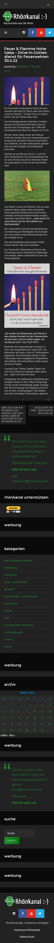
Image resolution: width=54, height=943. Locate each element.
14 (26, 717)
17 (50, 717)
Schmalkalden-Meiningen (18, 624)
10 (50, 711)
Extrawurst (10, 574)
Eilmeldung (10, 567)
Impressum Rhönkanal (27, 929)
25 (3, 730)
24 (50, 723)
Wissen (8, 646)
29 (34, 730)
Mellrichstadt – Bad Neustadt (20, 596)
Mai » (12, 735)
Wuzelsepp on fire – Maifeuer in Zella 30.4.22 (42, 410)
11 (3, 717)
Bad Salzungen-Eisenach (18, 560)
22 (34, 723)
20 (19, 723)
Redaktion (22, 66)
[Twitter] (49, 32)
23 (42, 723)
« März (3, 735)
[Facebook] (32, 32)
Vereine (8, 639)
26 (11, 730)
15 (34, 717)
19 (11, 723)
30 (42, 730)
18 (3, 723)
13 (19, 717)
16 (42, 717)
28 (26, 730)
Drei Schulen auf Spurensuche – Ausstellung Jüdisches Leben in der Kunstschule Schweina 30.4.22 (12, 414)
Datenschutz (27, 936)
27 (19, 730)
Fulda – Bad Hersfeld (15, 582)
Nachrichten (11, 603)
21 (26, 723)
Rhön (7, 617)
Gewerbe (9, 589)
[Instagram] (23, 32)
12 (11, 717)
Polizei (8, 610)
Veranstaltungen (13, 632)
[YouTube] (41, 32)
